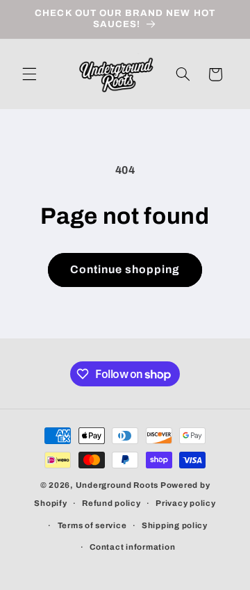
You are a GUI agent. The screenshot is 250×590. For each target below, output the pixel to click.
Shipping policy (175, 525)
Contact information (132, 547)
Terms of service (92, 525)
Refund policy (111, 503)
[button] (29, 74)
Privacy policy (185, 503)
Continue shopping (125, 269)
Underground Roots (117, 485)
